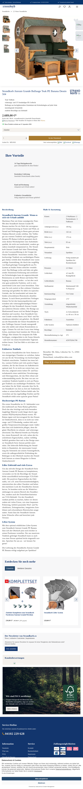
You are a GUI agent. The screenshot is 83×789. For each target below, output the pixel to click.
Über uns (5, 751)
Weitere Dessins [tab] (24, 568)
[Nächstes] (76, 50)
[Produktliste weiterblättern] (76, 599)
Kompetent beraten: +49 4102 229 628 (40, 2)
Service (31, 744)
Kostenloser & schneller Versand (67, 2)
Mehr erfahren (12, 709)
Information (8, 744)
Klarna (43, 120)
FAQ (4, 754)
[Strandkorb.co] (75, 92)
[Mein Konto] (69, 7)
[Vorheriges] (17, 50)
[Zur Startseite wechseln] (7, 7)
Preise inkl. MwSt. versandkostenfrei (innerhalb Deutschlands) (21, 118)
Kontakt (30, 748)
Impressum (31, 754)
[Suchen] (59, 7)
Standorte (5, 748)
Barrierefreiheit (33, 751)
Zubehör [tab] (10, 568)
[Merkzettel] (64, 7)
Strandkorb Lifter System (53, 613)
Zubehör (7, 130)
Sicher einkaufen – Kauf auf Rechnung (13, 2)
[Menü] (77, 7)
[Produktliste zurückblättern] (7, 599)
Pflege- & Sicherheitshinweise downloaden (59, 362)
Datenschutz (32, 757)
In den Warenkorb (55, 138)
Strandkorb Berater (8, 757)
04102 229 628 (14, 733)
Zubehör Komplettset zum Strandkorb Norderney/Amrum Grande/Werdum (20, 614)
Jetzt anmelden (11, 649)
